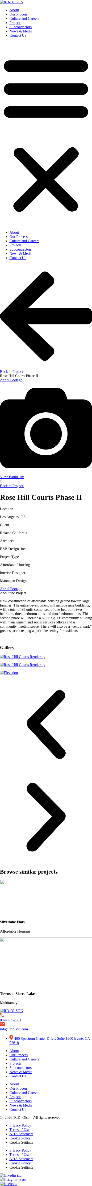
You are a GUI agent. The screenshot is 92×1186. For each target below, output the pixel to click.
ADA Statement (21, 1134)
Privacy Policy (20, 1125)
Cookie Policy (20, 1138)
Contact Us (17, 35)
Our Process (18, 14)
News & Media (20, 31)
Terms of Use (19, 1130)
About (14, 10)
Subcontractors (20, 27)
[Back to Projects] (46, 367)
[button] (46, 134)
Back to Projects (12, 372)
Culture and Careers (24, 18)
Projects (15, 23)
